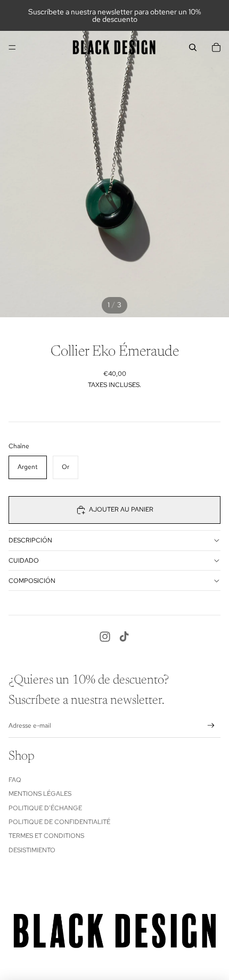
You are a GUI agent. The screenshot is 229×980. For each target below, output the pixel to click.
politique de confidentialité (59, 822)
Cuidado (24, 560)
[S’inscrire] (211, 726)
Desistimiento (32, 850)
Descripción (30, 540)
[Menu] (12, 47)
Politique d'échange (45, 808)
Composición (32, 581)
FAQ (15, 780)
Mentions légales (40, 793)
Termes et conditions (46, 835)
